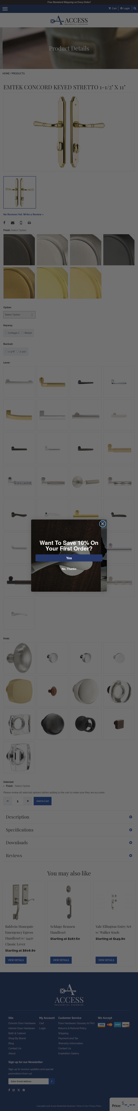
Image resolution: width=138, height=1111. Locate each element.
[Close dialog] (103, 524)
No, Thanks (69, 568)
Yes (69, 557)
